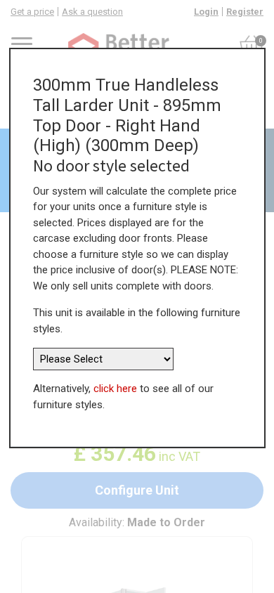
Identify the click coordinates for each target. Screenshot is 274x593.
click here (115, 388)
